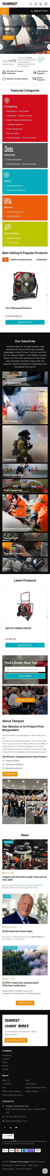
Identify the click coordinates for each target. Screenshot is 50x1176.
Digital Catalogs (31, 1091)
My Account (46, 3)
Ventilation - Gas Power (18, 111)
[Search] (30, 4)
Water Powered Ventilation (19, 120)
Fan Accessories (14, 159)
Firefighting (6, 1055)
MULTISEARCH (13, 216)
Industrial (5, 1059)
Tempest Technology (19, 1162)
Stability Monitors (15, 186)
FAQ (4, 1088)
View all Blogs (25, 1003)
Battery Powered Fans (21, 259)
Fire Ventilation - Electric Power (21, 138)
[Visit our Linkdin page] (10, 1127)
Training (5, 1069)
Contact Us (6, 1084)
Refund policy (21, 1165)
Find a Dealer (25, 676)
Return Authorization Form (35, 1088)
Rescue (5, 1066)
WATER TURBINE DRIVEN (18, 628)
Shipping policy (8, 1169)
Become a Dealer (25, 700)
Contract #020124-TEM (41, 60)
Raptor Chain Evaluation (11, 1091)
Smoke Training (14, 238)
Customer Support (16, 1040)
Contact (35, 3)
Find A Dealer (30, 1084)
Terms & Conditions (24, 1169)
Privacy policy (8, 1165)
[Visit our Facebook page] (4, 1127)
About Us (6, 1080)
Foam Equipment (14, 129)
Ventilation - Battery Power (19, 115)
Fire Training (12, 242)
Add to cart (26, 322)
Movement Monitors (16, 190)
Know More (9, 774)
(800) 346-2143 (19, 1117)
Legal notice (33, 1165)
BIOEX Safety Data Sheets (12, 1095)
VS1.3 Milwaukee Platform (18, 308)
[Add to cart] (40, 3)
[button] (47, 295)
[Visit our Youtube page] (16, 1127)
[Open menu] (4, 11)
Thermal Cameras (15, 124)
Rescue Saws (13, 133)
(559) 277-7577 (41, 11)
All (5, 259)
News (27, 1080)
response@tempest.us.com (16, 1121)
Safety (4, 1062)
